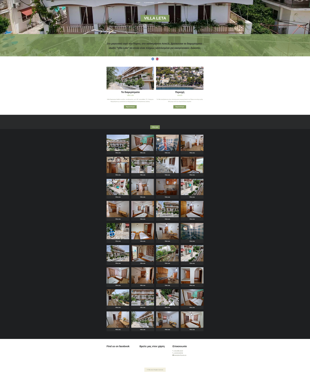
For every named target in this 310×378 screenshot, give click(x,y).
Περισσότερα (130, 107)
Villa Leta (155, 18)
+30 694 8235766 (178, 353)
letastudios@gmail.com (180, 355)
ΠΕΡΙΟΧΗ (160, 2)
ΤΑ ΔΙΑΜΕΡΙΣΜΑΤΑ (149, 2)
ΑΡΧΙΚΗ (138, 2)
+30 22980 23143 (178, 350)
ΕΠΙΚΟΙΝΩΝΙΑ (170, 2)
